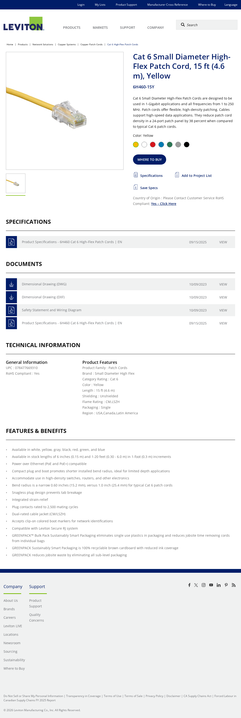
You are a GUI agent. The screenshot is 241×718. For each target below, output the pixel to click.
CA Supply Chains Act (197, 696)
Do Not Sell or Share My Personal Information (33, 696)
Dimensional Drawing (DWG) (44, 284)
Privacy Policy (154, 696)
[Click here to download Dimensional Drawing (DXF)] (11, 297)
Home (10, 44)
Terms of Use (112, 696)
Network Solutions (42, 44)
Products (23, 44)
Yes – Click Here (163, 203)
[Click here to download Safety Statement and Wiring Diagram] (11, 310)
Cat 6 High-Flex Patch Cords (122, 44)
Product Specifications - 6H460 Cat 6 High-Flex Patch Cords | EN (72, 242)
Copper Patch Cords (91, 44)
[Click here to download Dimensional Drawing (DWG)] (11, 284)
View (223, 242)
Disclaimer (173, 696)
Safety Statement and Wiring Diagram (51, 310)
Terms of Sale (134, 696)
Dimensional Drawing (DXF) (43, 297)
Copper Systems (67, 44)
